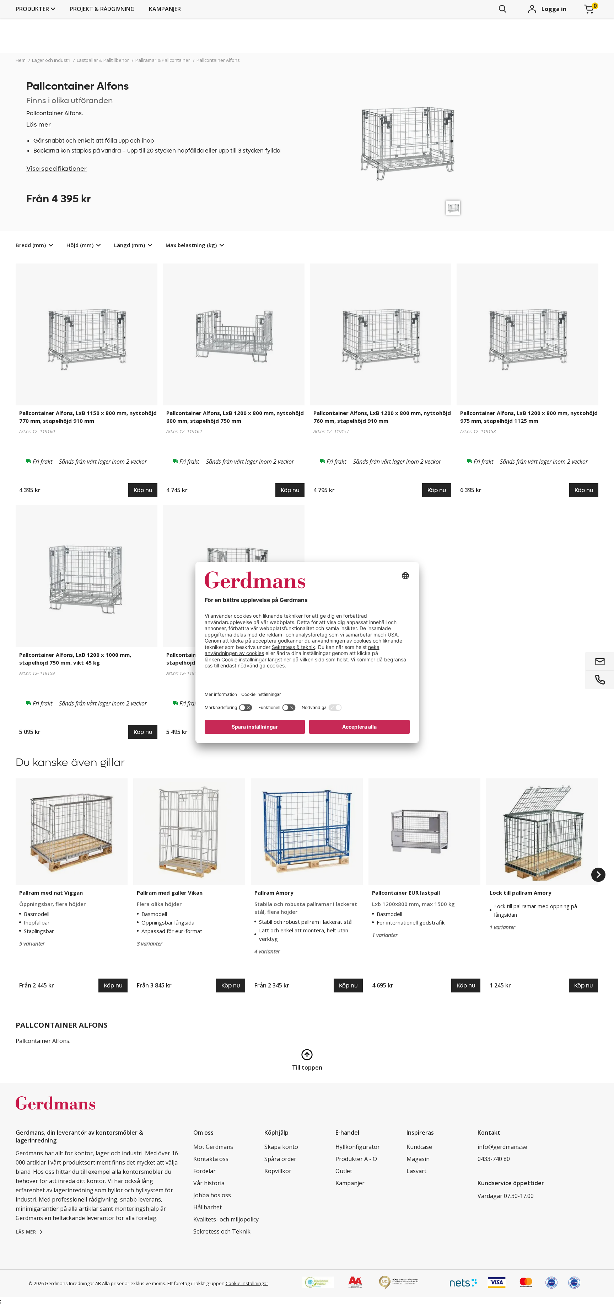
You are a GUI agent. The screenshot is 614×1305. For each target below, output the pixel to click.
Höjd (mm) (79, 245)
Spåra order (280, 1159)
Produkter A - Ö (356, 1159)
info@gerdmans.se (502, 1147)
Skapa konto (281, 1147)
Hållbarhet (207, 1207)
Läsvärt (416, 1171)
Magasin (418, 1159)
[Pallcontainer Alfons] (453, 208)
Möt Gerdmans (213, 1147)
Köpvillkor (277, 1171)
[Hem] (55, 1110)
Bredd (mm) (31, 245)
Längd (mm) (129, 245)
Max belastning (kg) (191, 245)
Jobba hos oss (212, 1195)
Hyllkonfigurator (357, 1147)
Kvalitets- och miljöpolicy (226, 1219)
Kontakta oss (210, 1159)
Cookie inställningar (247, 1283)
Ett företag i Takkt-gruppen (196, 1283)
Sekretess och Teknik (222, 1231)
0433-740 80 (494, 1159)
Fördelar (204, 1171)
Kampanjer (165, 9)
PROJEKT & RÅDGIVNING (102, 9)
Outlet (343, 1171)
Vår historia (209, 1183)
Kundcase (419, 1147)
